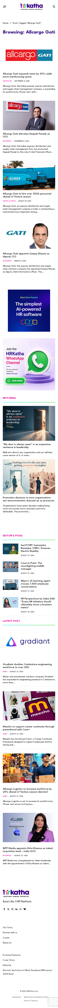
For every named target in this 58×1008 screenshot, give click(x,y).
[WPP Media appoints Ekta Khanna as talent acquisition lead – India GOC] (29, 827)
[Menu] (4, 6)
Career (6, 938)
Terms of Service (30, 1001)
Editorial (7, 965)
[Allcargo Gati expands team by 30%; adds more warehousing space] (29, 55)
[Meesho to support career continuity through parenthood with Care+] (29, 706)
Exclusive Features (12, 955)
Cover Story (9, 960)
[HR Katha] (31, 6)
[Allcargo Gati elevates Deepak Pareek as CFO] (29, 115)
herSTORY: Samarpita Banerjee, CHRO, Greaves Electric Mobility (35, 548)
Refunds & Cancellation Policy (36, 997)
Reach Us (7, 943)
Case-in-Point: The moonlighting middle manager (32, 566)
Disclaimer (17, 997)
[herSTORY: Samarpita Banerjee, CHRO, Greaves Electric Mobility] (10, 549)
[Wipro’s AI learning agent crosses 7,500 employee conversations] (10, 584)
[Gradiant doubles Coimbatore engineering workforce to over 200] (29, 643)
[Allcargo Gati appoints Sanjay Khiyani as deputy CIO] (29, 235)
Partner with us (10, 933)
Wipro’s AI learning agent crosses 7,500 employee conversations (35, 584)
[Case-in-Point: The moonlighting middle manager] (10, 566)
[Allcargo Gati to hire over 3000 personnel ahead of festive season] (29, 175)
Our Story (8, 927)
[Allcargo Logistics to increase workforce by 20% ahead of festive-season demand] (29, 768)
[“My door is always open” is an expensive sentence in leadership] (29, 423)
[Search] (53, 7)
